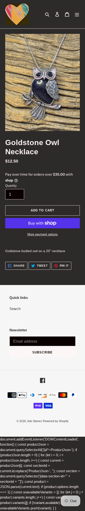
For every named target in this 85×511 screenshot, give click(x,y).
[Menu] (77, 14)
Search (15, 309)
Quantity (11, 185)
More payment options (42, 234)
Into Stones (34, 421)
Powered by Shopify (55, 421)
